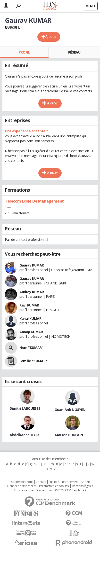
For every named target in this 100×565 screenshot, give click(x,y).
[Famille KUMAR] (11, 361)
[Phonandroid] (74, 543)
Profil (24, 52)
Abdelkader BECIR (24, 434)
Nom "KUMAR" (31, 347)
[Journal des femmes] (26, 513)
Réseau (74, 52)
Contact (41, 482)
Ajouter (50, 36)
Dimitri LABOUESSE (25, 408)
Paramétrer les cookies (54, 486)
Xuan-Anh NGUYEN (70, 409)
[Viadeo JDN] (74, 533)
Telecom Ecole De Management (34, 201)
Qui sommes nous (21, 482)
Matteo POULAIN (69, 434)
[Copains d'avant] (26, 533)
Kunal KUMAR (30, 318)
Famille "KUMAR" (33, 361)
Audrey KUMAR (31, 292)
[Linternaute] (26, 523)
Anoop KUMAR (31, 332)
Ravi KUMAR (29, 305)
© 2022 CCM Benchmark (70, 490)
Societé (86, 482)
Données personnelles (21, 486)
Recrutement (70, 482)
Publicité (54, 482)
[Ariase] (26, 542)
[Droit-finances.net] (74, 523)
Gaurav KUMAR (31, 265)
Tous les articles (24, 490)
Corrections (44, 490)
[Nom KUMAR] (11, 348)
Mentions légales (82, 486)
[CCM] (74, 513)
